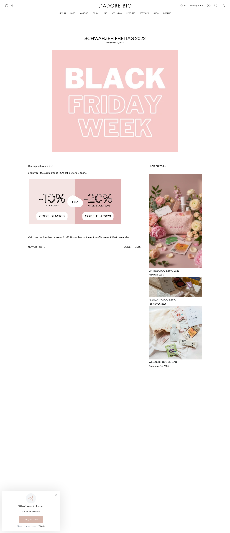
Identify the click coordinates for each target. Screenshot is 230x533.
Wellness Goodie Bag (163, 361)
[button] (62, 13)
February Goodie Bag (162, 299)
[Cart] (223, 5)
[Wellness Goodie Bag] (175, 332)
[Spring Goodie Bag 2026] (175, 221)
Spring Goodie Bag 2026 (164, 270)
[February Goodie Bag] (175, 287)
